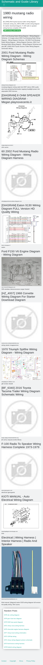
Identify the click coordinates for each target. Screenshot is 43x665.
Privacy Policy (30, 661)
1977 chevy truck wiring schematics (15, 633)
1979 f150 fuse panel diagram (13, 622)
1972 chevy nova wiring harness (14, 625)
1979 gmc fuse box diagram (13, 618)
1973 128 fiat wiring (10, 636)
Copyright (13, 661)
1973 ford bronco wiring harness (14, 643)
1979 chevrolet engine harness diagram (16, 629)
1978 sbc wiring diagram (11, 615)
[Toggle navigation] (4, 4)
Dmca (21, 661)
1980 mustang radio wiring (12, 30)
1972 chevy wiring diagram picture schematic (18, 640)
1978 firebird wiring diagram (13, 647)
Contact (4, 661)
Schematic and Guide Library (20, 1)
